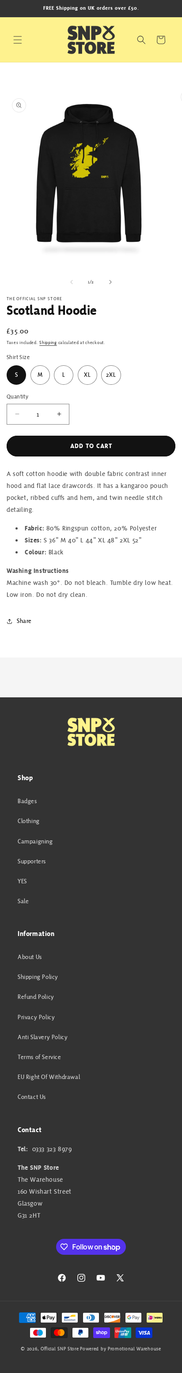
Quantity (17, 396)
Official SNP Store (60, 1348)
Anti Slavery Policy (43, 1036)
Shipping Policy (38, 976)
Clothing (29, 820)
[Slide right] (110, 282)
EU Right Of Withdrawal (49, 1076)
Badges (27, 800)
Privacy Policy (36, 1017)
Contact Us (32, 1096)
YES (22, 881)
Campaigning (35, 841)
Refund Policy (36, 996)
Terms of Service (39, 1056)
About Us (30, 956)
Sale (23, 901)
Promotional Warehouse (134, 1348)
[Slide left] (71, 282)
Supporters (32, 861)
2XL (111, 374)
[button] (17, 40)
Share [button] (24, 620)
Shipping (48, 342)
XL (87, 374)
